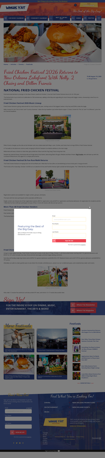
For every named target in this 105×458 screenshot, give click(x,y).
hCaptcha (83, 244)
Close (89, 207)
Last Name (55, 232)
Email (53, 216)
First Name (55, 224)
